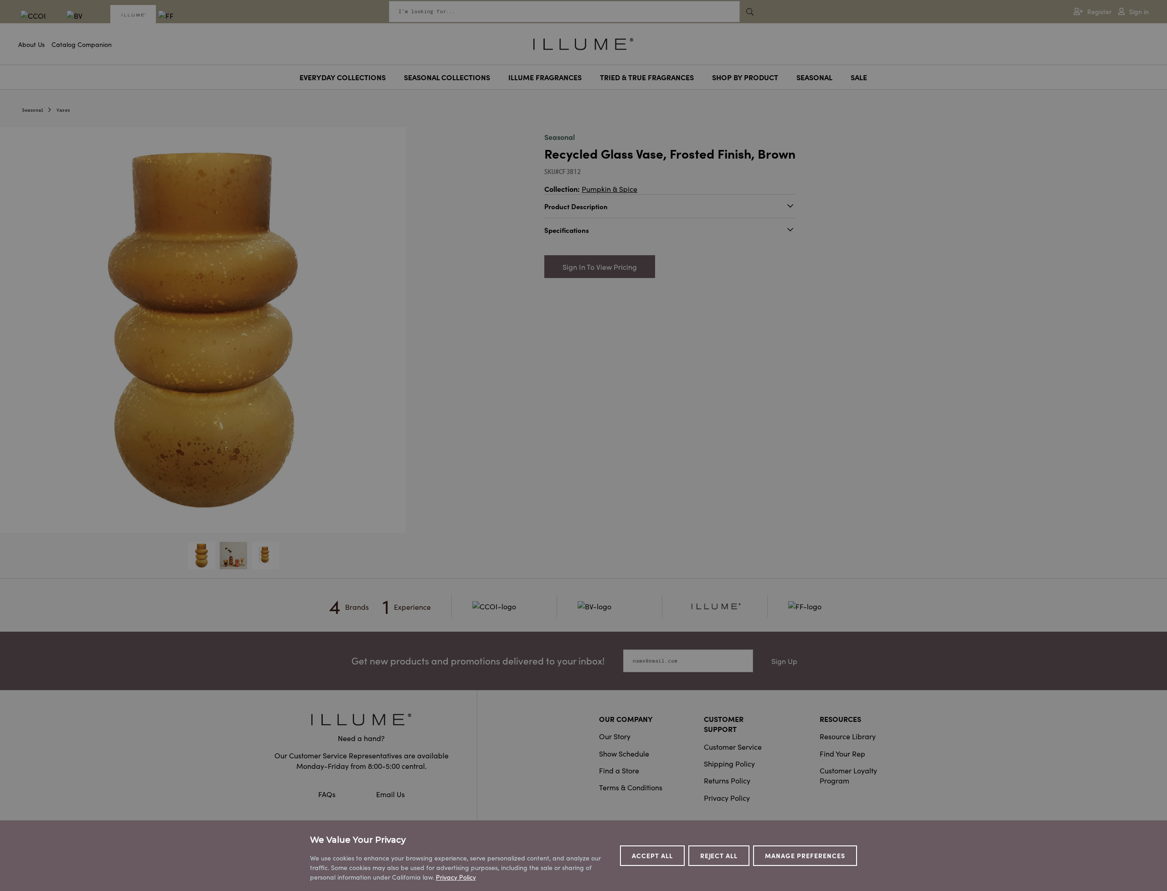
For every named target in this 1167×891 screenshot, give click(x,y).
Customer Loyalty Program (848, 775)
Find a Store (619, 770)
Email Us (390, 794)
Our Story (614, 736)
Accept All (652, 855)
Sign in (1139, 11)
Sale (859, 77)
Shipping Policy (729, 763)
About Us (31, 44)
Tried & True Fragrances (647, 77)
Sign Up (784, 661)
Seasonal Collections (447, 77)
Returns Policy (727, 780)
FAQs (327, 794)
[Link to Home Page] (583, 43)
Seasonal (814, 77)
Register (1099, 11)
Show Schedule (624, 753)
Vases (63, 110)
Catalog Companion (82, 44)
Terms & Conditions (630, 787)
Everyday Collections (342, 77)
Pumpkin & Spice (609, 189)
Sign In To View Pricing (600, 267)
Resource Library (848, 736)
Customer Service (733, 747)
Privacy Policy (727, 798)
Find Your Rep (842, 753)
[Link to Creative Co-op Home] (361, 719)
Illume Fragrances (545, 77)
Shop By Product (745, 77)
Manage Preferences (805, 855)
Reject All (719, 855)
